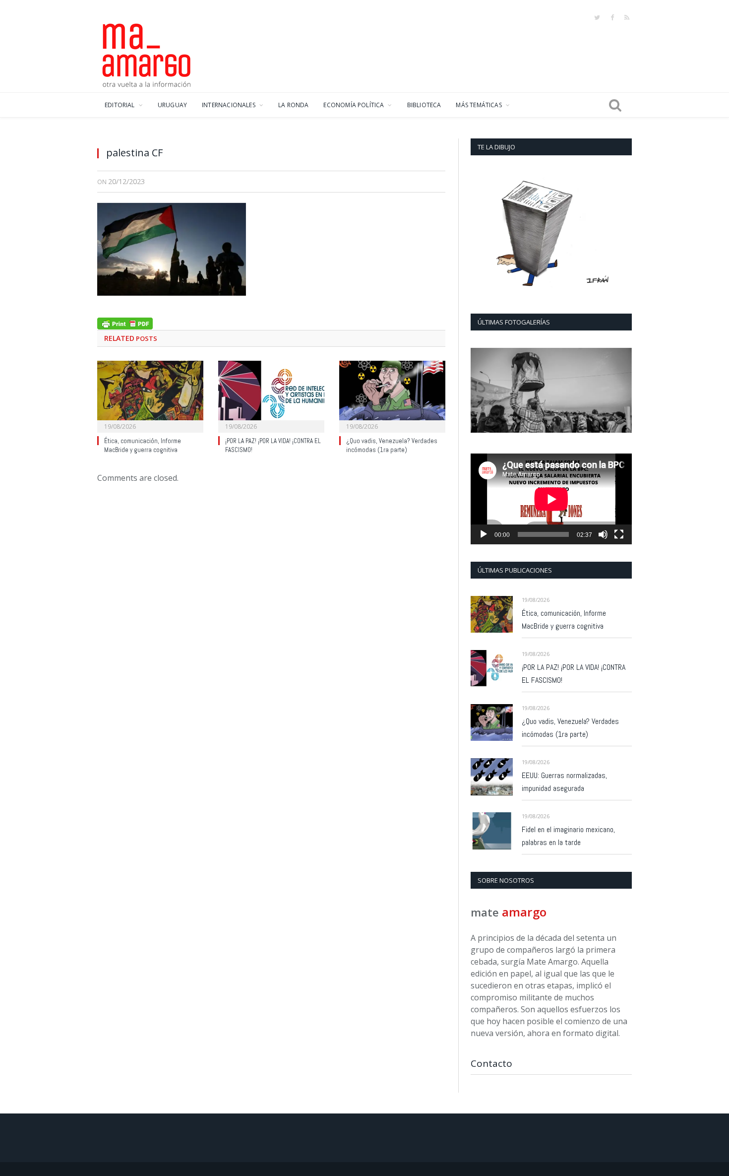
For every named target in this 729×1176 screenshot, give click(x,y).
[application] (551, 499)
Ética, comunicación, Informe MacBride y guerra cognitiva (142, 446)
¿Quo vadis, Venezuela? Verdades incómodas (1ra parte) (391, 446)
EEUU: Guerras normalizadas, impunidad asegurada (564, 781)
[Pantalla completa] (619, 534)
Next (620, 391)
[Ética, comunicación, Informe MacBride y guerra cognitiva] (150, 395)
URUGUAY (172, 105)
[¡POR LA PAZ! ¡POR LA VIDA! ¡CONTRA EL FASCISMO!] (271, 395)
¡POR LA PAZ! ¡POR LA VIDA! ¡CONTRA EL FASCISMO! (573, 673)
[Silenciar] (603, 534)
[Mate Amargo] (146, 53)
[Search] (615, 105)
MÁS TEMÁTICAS (478, 105)
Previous (482, 391)
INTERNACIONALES (228, 105)
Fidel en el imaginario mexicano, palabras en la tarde (568, 836)
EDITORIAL (120, 105)
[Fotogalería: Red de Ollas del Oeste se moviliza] (551, 390)
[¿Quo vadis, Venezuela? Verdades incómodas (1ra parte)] (392, 395)
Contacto (491, 1063)
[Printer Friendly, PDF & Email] (125, 322)
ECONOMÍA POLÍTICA (353, 105)
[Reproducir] (483, 534)
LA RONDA (293, 105)
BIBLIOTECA (424, 105)
